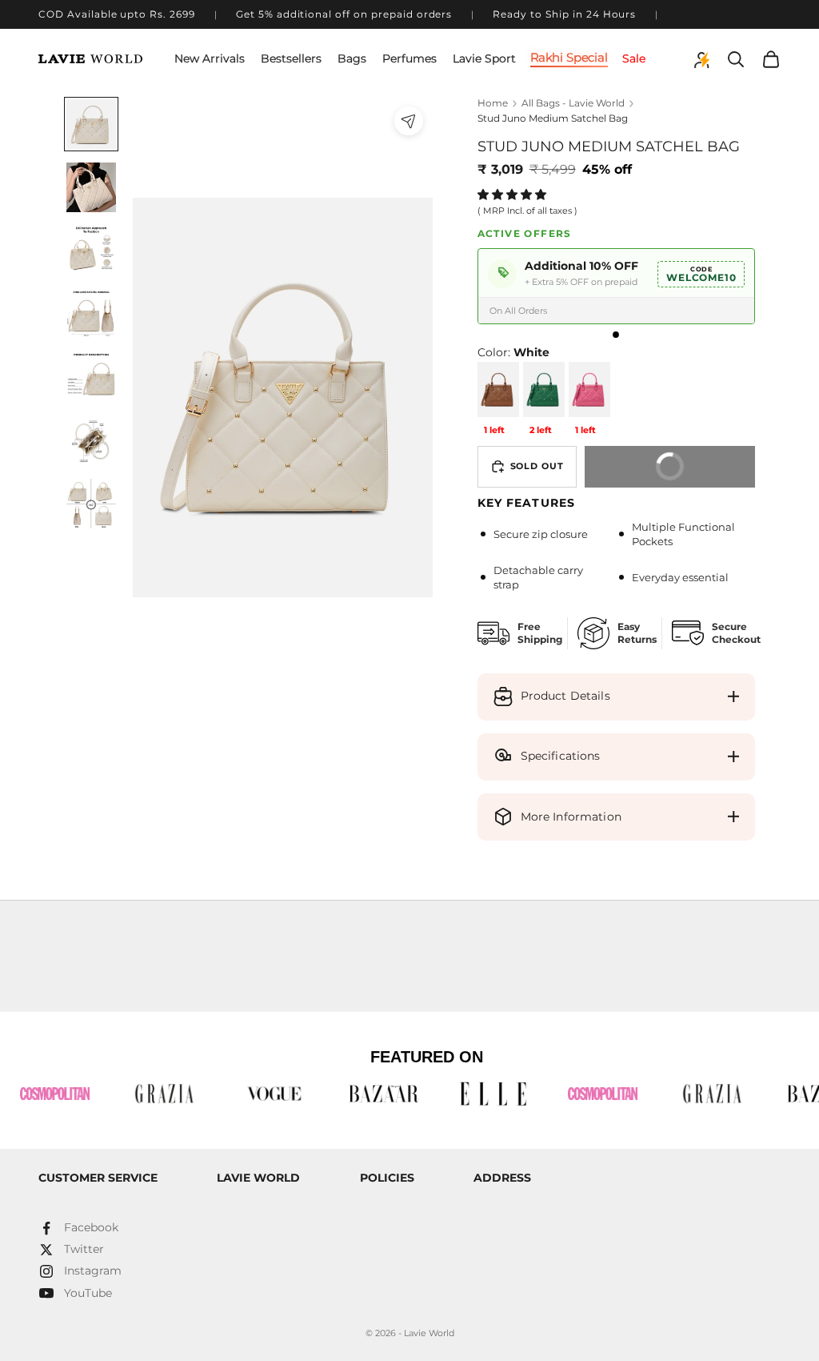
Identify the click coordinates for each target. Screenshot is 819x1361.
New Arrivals (209, 58)
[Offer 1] (616, 334)
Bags (352, 58)
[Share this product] (408, 120)
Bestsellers (291, 58)
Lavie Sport (484, 58)
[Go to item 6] (91, 440)
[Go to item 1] (91, 124)
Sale (633, 58)
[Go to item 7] (91, 503)
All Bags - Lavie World (573, 103)
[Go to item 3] (91, 250)
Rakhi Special (569, 58)
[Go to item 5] (91, 377)
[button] (513, 194)
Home (492, 103)
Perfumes (409, 58)
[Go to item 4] (91, 314)
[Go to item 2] (91, 187)
